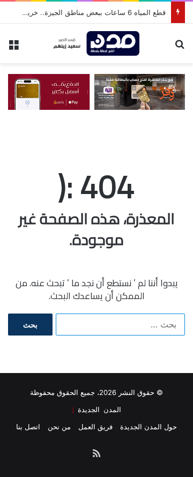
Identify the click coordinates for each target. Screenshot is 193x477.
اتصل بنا (28, 426)
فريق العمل (95, 426)
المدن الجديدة (97, 409)
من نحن (59, 426)
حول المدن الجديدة (148, 426)
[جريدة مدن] (96, 43)
